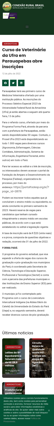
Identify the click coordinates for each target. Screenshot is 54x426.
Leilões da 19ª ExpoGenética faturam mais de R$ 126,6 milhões (13, 359)
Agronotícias (10, 44)
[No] (49, 411)
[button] (27, 26)
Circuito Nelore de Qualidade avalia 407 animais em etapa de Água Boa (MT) (39, 354)
